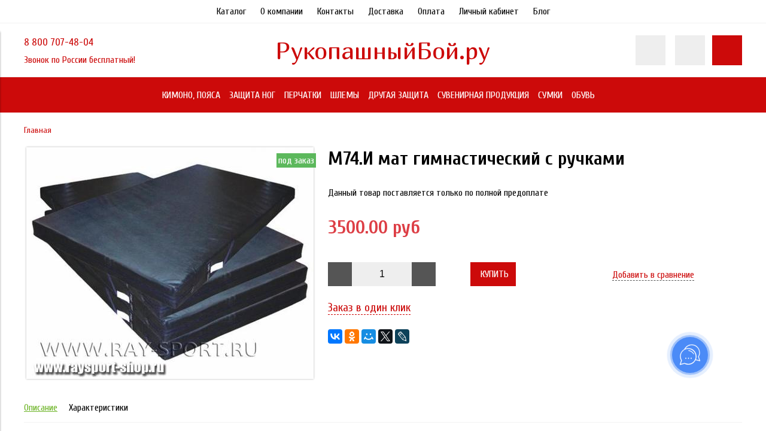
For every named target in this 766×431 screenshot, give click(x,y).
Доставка (385, 11)
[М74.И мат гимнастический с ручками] (170, 376)
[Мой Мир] (368, 336)
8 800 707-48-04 (58, 42)
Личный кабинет (489, 11)
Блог (541, 11)
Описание (40, 407)
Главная (37, 130)
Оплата (431, 11)
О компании (281, 11)
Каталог (231, 11)
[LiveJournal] (402, 336)
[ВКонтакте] (335, 336)
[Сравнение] (690, 50)
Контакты (335, 11)
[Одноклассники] (352, 336)
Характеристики (98, 407)
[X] (385, 336)
